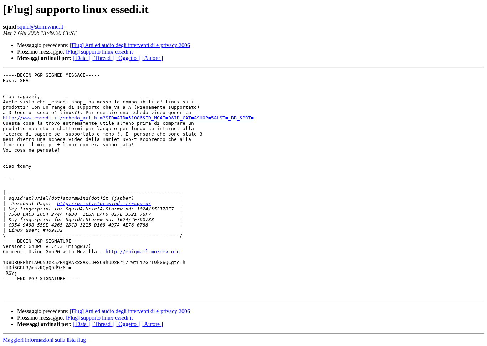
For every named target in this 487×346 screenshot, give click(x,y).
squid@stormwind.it (40, 27)
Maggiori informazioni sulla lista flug (44, 340)
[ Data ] (81, 58)
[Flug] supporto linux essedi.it (99, 52)
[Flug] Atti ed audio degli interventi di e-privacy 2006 (130, 45)
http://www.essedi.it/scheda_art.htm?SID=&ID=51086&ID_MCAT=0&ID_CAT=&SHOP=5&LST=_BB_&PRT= (128, 118)
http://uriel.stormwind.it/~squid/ (104, 203)
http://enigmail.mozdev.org (143, 251)
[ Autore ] (152, 58)
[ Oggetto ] (127, 58)
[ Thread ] (102, 58)
